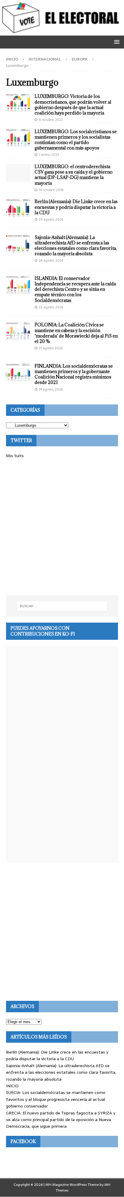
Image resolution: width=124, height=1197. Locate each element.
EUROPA (80, 59)
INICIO (12, 1085)
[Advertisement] (62, 527)
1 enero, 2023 (49, 154)
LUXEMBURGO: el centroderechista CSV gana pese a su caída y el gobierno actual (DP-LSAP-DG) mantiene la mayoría (74, 175)
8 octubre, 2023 (51, 119)
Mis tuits (15, 455)
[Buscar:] (62, 606)
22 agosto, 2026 (51, 307)
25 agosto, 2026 (51, 219)
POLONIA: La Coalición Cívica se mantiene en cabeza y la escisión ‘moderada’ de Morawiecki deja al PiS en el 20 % (76, 333)
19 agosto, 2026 (51, 389)
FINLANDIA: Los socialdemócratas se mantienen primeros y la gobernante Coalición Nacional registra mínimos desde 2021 (74, 374)
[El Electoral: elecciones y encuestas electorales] (62, 32)
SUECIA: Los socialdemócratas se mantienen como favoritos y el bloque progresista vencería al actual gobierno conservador (55, 1099)
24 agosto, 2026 (51, 260)
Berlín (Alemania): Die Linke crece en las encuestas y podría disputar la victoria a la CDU (76, 207)
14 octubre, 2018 (51, 190)
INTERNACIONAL (45, 59)
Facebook (23, 1141)
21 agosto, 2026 (51, 348)
